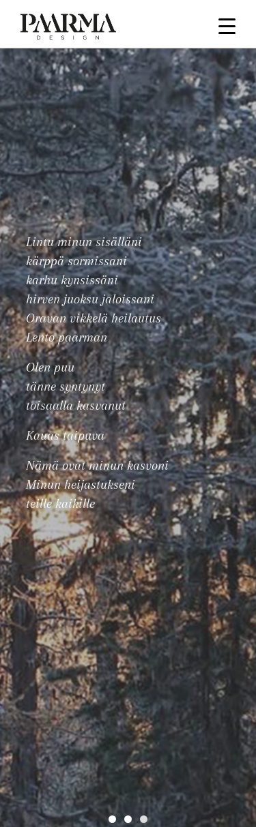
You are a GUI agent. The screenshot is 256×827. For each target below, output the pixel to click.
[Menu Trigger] (227, 25)
